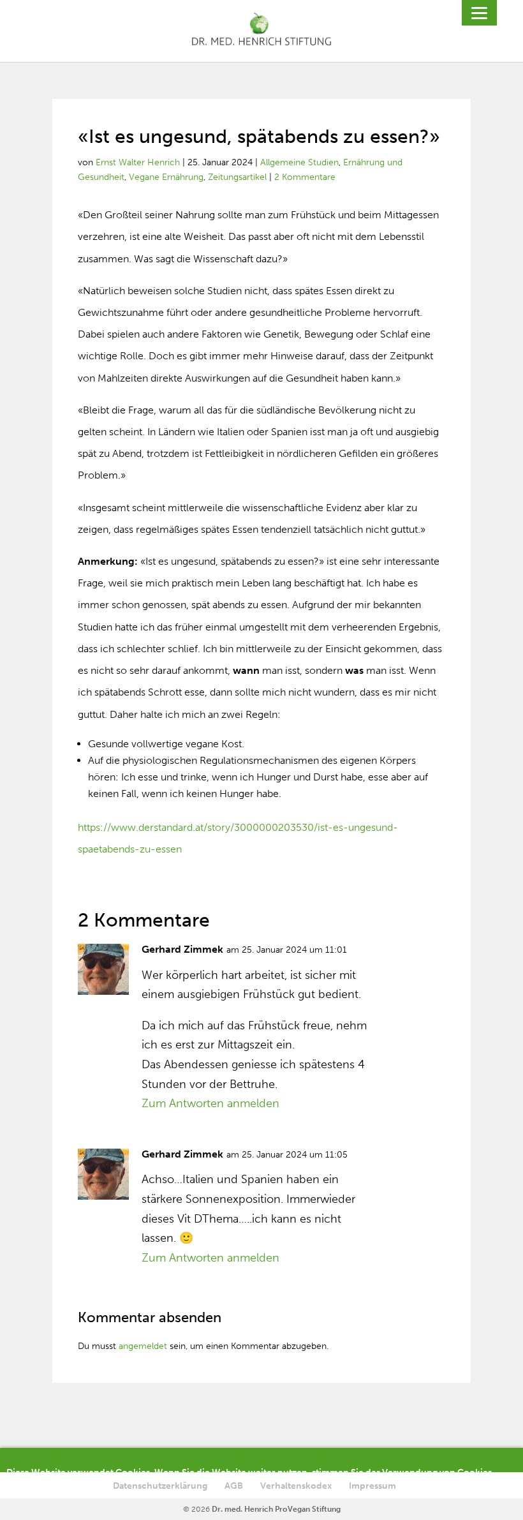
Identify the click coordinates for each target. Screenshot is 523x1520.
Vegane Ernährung (166, 177)
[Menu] (479, 13)
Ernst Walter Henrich (138, 162)
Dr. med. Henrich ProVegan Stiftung (276, 1509)
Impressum (372, 1485)
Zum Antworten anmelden (210, 1103)
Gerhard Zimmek (182, 949)
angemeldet (143, 1346)
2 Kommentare (304, 177)
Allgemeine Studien (299, 162)
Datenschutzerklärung (160, 1485)
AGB (234, 1485)
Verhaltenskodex (296, 1485)
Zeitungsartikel (237, 177)
